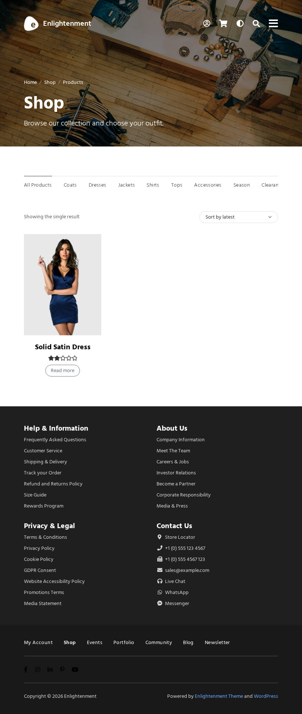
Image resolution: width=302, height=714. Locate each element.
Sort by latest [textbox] (220, 217)
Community (158, 642)
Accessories (207, 185)
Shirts (153, 185)
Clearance (272, 185)
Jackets (126, 185)
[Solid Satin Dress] (62, 284)
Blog (188, 642)
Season (241, 185)
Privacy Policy (39, 548)
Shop (50, 82)
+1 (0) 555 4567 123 (184, 559)
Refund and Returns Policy (53, 483)
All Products (38, 185)
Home (30, 82)
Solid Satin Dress (63, 346)
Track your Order (43, 472)
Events (94, 642)
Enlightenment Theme (219, 696)
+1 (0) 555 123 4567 (184, 548)
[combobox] (238, 217)
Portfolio (123, 642)
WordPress (266, 696)
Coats (70, 185)
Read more (62, 370)
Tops (177, 185)
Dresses (97, 185)
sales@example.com (187, 570)
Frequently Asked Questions (55, 439)
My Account (38, 642)
